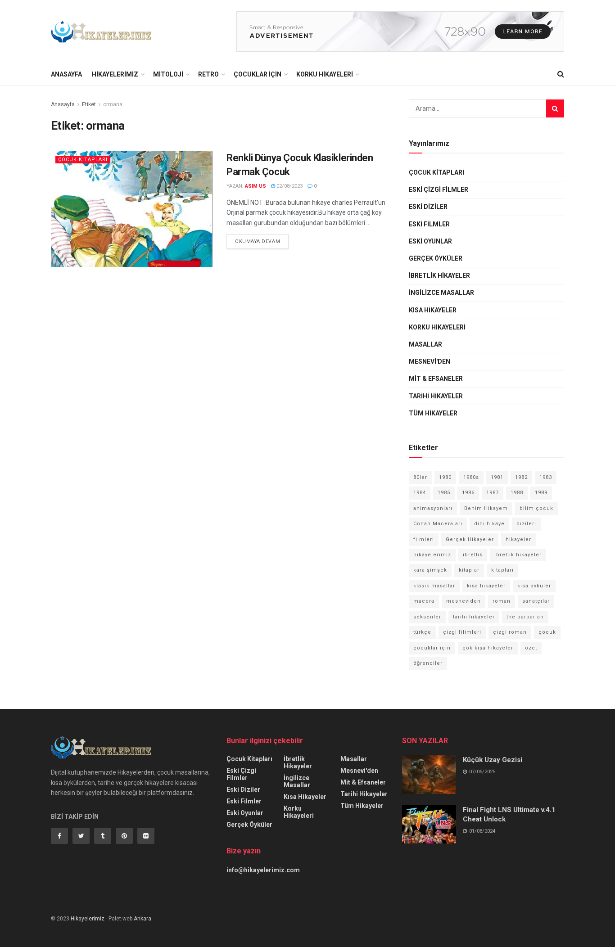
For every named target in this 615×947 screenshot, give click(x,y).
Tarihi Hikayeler (436, 396)
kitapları (502, 570)
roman (502, 601)
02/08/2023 (289, 186)
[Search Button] (555, 108)
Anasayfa (66, 74)
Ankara (142, 918)
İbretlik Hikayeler (439, 275)
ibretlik (473, 555)
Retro (208, 74)
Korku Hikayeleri (324, 74)
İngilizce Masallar (441, 292)
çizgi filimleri (462, 632)
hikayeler (518, 539)
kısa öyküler (534, 586)
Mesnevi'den (429, 361)
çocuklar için (432, 648)
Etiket (89, 104)
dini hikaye (489, 524)
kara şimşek (430, 570)
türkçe (422, 632)
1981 (497, 477)
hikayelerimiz (432, 555)
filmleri (423, 539)
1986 (468, 493)
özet (531, 648)
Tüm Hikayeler (433, 413)
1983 (545, 477)
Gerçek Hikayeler (470, 539)
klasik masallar (434, 586)
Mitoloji (168, 74)
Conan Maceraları (437, 524)
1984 (419, 493)
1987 (492, 493)
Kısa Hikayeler (433, 310)
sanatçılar (536, 601)
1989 (541, 493)
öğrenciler (428, 663)
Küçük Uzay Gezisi (492, 760)
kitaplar (469, 570)
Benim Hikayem (486, 508)
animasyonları (432, 508)
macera (423, 601)
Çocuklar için (257, 74)
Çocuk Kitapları (83, 159)
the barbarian (525, 617)
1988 (517, 493)
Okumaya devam (257, 241)
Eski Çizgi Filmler (438, 189)
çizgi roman (510, 632)
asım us (255, 186)
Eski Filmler (429, 224)
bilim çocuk (536, 508)
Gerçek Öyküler (435, 258)
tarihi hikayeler (474, 617)
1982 (521, 477)
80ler (420, 477)
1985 (444, 493)
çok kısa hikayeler (487, 648)
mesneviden (463, 601)
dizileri (526, 524)
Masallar (425, 344)
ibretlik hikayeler (518, 555)
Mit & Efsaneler (436, 378)
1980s (471, 477)
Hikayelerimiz (115, 74)
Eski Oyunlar (430, 241)
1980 (445, 477)
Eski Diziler (428, 206)
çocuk (547, 632)
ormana (112, 104)
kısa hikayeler (486, 586)
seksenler (427, 617)
